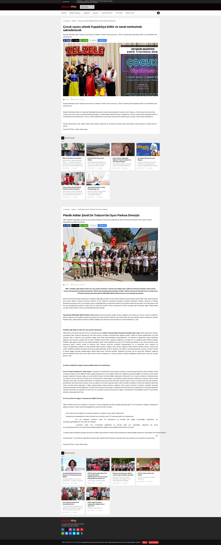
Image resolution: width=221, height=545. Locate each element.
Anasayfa (67, 21)
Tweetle (77, 40)
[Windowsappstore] (77, 533)
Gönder (86, 40)
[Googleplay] (74, 533)
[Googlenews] (66, 533)
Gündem (74, 21)
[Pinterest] (81, 529)
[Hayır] (219, 542)
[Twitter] (66, 529)
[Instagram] (70, 529)
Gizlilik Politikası (153, 542)
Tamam (145, 542)
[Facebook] (62, 529)
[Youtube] (77, 529)
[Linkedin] (74, 529)
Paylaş (68, 40)
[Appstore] (70, 533)
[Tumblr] (81, 533)
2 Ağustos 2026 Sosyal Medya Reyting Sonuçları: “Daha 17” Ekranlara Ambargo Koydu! (94, 1)
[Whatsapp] (62, 533)
